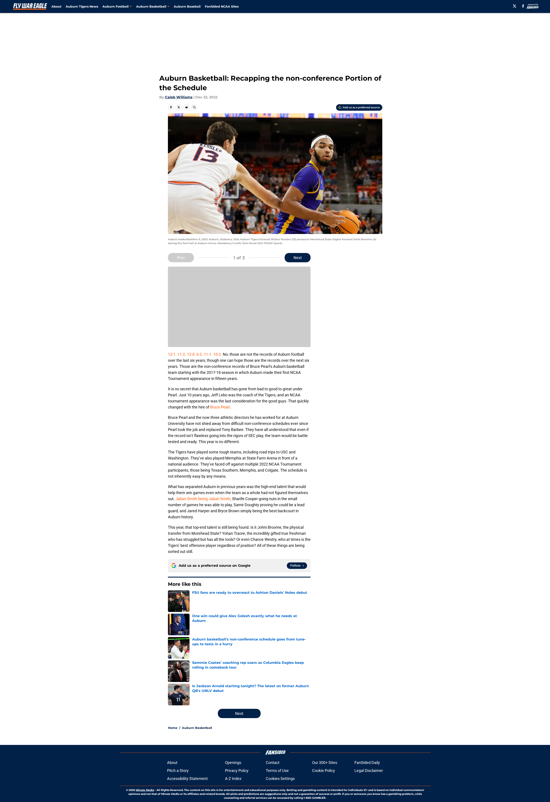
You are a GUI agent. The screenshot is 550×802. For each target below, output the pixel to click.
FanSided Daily (367, 762)
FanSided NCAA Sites (222, 6)
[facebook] (523, 6)
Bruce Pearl (220, 407)
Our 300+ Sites (324, 762)
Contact (272, 762)
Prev (181, 257)
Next (297, 257)
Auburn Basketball (197, 728)
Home (172, 728)
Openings (233, 762)
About (56, 6)
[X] (514, 6)
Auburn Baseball (187, 6)
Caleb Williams (179, 97)
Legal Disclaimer (368, 770)
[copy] (194, 107)
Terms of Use (277, 770)
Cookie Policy (323, 770)
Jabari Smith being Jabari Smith (202, 498)
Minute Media (145, 790)
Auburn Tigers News (82, 6)
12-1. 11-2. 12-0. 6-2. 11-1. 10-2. (195, 354)
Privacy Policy (237, 770)
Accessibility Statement (187, 778)
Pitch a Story (178, 770)
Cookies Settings (280, 778)
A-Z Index (233, 778)
